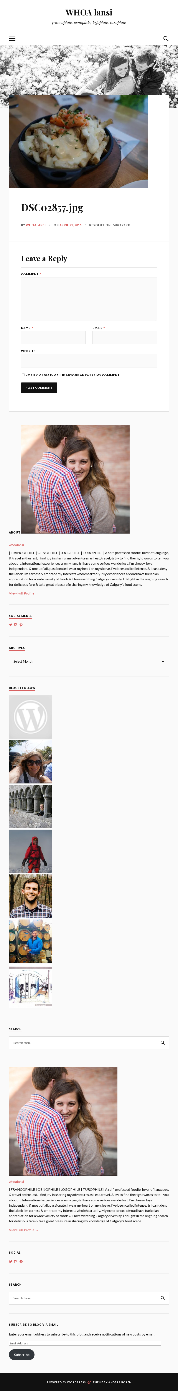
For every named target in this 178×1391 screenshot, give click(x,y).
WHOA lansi (89, 12)
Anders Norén (119, 1382)
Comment (31, 274)
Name (27, 328)
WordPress (76, 1382)
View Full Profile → (23, 593)
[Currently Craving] (30, 782)
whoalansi (36, 225)
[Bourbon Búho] (30, 962)
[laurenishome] (30, 1006)
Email (98, 328)
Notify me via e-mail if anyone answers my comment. (72, 375)
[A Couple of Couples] (30, 737)
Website (28, 351)
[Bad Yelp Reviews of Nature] (30, 872)
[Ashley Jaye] (30, 827)
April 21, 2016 (70, 225)
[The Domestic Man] (30, 916)
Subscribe (22, 1354)
